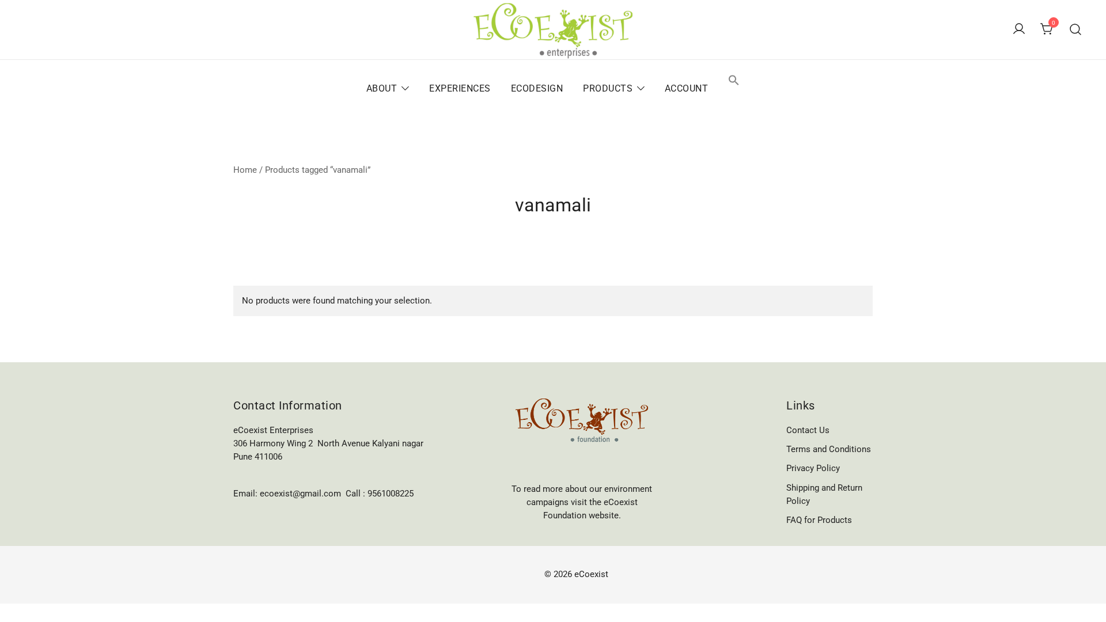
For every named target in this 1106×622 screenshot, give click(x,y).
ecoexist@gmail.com (300, 493)
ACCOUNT (687, 88)
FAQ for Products (819, 520)
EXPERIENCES (460, 88)
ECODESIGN (537, 88)
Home (245, 170)
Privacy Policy (813, 468)
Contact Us (808, 430)
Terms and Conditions (828, 449)
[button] (734, 81)
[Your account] (1019, 29)
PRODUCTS (607, 88)
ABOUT (381, 88)
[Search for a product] (1076, 29)
